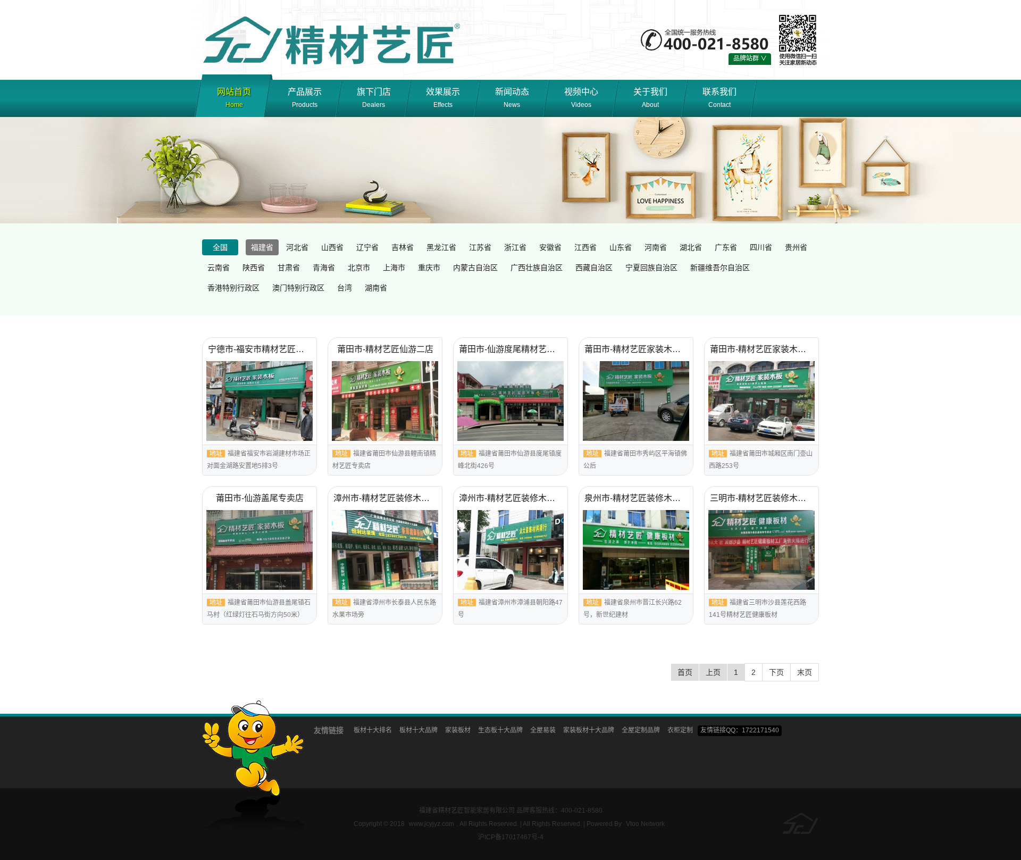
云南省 (218, 267)
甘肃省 (289, 267)
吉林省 (402, 247)
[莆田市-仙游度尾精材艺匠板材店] (510, 401)
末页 (804, 672)
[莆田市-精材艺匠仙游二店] (385, 401)
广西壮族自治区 (536, 267)
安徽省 (550, 247)
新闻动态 (512, 97)
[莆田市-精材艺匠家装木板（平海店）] (636, 401)
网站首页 (234, 97)
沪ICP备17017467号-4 (510, 837)
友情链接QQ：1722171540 (739, 730)
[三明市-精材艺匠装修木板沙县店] (761, 550)
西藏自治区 (594, 267)
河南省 (656, 247)
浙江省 (515, 247)
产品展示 (305, 97)
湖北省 (691, 247)
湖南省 (376, 287)
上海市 (394, 267)
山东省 (620, 247)
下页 (776, 672)
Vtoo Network (645, 824)
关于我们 (650, 97)
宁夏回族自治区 (651, 267)
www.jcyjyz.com (431, 824)
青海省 (324, 267)
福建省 (262, 247)
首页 (684, 672)
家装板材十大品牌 (588, 730)
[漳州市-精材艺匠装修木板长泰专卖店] (385, 550)
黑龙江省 (441, 247)
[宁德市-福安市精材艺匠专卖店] (259, 401)
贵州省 (796, 247)
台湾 (344, 287)
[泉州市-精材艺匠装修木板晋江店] (636, 550)
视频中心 (581, 97)
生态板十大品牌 (500, 730)
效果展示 (443, 97)
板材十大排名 (373, 730)
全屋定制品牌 (641, 730)
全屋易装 (543, 730)
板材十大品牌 (418, 730)
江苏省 (480, 247)
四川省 (761, 247)
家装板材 (458, 730)
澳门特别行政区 (298, 287)
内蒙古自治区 (475, 267)
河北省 (297, 247)
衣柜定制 (680, 730)
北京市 (359, 267)
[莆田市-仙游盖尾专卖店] (259, 550)
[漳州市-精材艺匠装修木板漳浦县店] (510, 550)
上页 (713, 672)
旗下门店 (374, 97)
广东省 (726, 247)
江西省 (585, 247)
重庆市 (429, 267)
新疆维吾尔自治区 (720, 267)
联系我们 (719, 97)
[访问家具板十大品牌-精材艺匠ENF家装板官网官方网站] (333, 39)
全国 (220, 247)
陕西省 (253, 267)
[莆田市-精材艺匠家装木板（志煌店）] (761, 401)
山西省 (332, 247)
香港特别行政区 (233, 287)
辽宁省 (367, 247)
